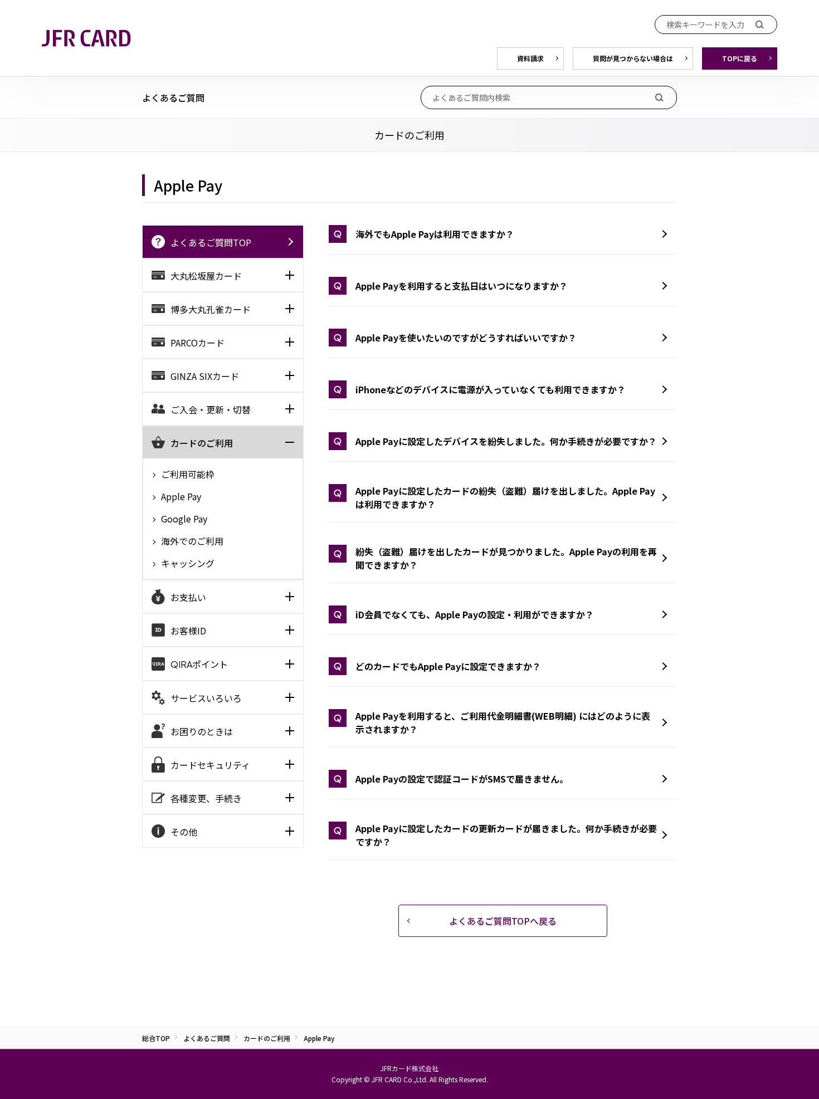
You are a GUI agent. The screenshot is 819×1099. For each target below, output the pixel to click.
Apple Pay (180, 496)
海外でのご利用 (191, 541)
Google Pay (183, 518)
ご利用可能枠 (186, 474)
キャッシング (186, 563)
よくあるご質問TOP (210, 242)
